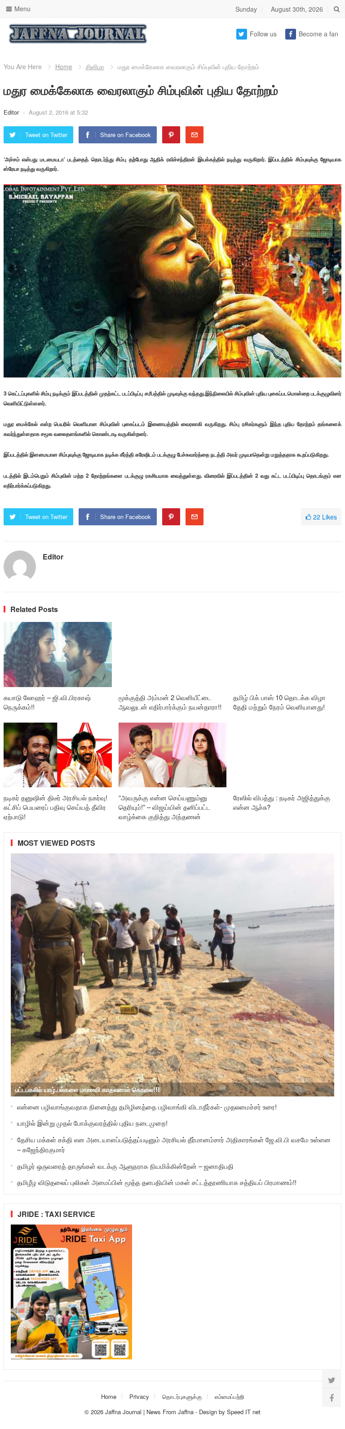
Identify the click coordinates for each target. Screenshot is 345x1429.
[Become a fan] (332, 1398)
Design (209, 1411)
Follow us (263, 33)
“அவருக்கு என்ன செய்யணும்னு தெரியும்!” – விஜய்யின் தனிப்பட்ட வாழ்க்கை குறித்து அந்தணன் (165, 807)
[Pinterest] (171, 134)
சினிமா (95, 66)
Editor (12, 112)
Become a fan (318, 33)
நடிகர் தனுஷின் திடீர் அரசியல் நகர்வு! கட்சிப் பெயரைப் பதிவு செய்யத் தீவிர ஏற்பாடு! (55, 807)
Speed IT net (244, 1411)
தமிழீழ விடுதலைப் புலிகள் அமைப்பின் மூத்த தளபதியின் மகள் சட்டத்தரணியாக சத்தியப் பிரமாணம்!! (156, 1182)
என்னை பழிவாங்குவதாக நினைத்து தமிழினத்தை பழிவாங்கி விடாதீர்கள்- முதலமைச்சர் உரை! (147, 1106)
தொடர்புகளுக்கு (182, 1396)
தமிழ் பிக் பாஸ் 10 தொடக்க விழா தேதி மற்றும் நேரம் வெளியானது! (279, 701)
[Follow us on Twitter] (332, 1380)
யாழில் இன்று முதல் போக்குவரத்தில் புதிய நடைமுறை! (92, 1122)
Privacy (139, 1396)
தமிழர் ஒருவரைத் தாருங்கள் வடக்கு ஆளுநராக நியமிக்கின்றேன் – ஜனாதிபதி (125, 1166)
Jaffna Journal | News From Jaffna (149, 1411)
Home (63, 66)
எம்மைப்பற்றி (229, 1396)
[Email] (194, 134)
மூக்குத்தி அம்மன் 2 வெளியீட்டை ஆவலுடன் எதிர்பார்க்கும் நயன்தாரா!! (170, 701)
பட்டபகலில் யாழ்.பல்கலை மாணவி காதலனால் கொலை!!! (87, 1089)
